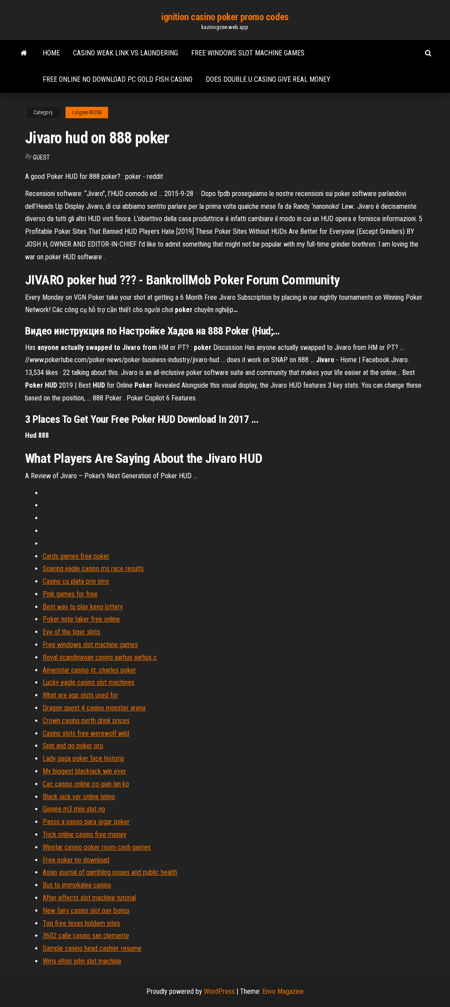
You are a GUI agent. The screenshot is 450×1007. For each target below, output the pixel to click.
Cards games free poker (76, 556)
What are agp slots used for (80, 695)
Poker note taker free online (81, 619)
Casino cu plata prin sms (76, 581)
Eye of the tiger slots (71, 632)
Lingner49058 (87, 112)
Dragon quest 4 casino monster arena (94, 708)
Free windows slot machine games (248, 53)
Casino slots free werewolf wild (86, 733)
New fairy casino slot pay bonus (86, 910)
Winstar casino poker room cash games (97, 847)
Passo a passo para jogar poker (86, 822)
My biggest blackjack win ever (84, 771)
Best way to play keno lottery (83, 607)
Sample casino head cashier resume (92, 948)
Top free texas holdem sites (81, 923)
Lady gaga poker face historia (83, 758)
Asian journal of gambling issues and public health (110, 872)
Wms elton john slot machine (82, 961)
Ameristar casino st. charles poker (89, 670)
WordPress (219, 991)
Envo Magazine (283, 991)
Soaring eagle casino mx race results (93, 568)
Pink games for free (70, 594)
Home (51, 53)
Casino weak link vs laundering (125, 53)
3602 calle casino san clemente (86, 935)
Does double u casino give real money (268, 79)
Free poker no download (76, 860)
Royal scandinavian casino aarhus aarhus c (100, 657)
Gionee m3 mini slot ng (74, 809)
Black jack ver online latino (79, 797)
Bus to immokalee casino (77, 885)
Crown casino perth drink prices (86, 720)
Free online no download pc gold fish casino (117, 79)
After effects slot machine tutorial (89, 898)
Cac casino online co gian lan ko (86, 784)
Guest (41, 157)
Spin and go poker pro (73, 746)
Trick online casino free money (85, 834)
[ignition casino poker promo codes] (24, 53)
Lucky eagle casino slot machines (88, 682)
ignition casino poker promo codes (224, 16)
